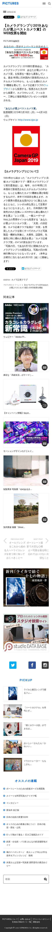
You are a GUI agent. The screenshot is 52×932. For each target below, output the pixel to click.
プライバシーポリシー (41, 919)
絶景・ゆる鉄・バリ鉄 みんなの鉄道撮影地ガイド (26, 843)
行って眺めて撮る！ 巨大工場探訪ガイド (24, 834)
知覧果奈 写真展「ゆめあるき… (17, 489)
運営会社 (36, 922)
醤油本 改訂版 (12, 810)
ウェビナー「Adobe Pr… (14, 337)
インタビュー (12, 803)
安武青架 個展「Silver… (14, 527)
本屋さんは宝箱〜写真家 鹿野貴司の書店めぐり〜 (26, 864)
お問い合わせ (25, 919)
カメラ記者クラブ (19, 279)
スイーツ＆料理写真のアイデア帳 (21, 795)
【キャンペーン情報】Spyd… (16, 413)
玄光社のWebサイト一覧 (21, 922)
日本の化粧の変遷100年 (17, 817)
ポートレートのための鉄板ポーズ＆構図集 (25, 788)
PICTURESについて (10, 919)
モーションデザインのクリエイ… (18, 451)
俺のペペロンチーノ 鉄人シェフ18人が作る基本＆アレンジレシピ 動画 (26, 854)
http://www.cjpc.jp (27, 119)
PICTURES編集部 (11, 41)
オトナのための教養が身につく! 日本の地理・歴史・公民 (25, 826)
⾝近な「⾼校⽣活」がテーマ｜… (18, 375)
